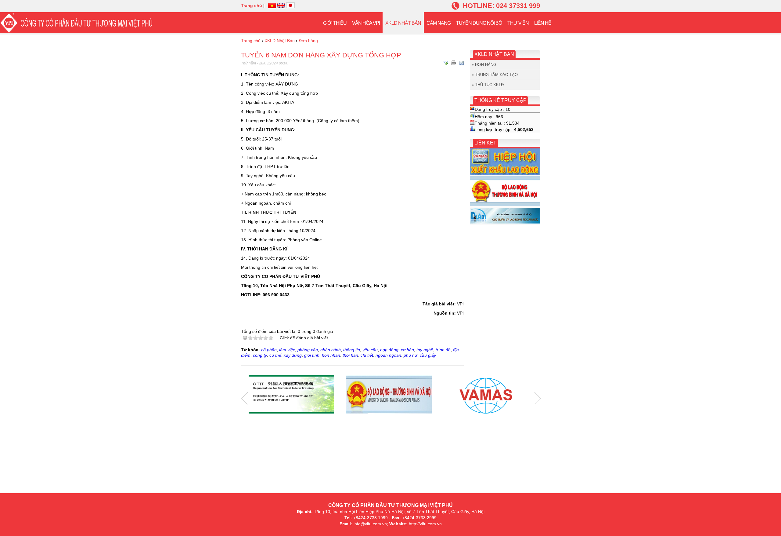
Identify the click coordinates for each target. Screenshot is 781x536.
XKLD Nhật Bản (403, 23)
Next (537, 398)
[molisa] (389, 395)
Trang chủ (251, 5)
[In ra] (453, 62)
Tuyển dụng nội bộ (479, 23)
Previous (244, 398)
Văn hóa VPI (366, 23)
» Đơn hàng (484, 64)
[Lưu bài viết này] (461, 62)
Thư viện (518, 23)
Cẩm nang (438, 23)
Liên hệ (542, 23)
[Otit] (291, 395)
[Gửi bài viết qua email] (445, 62)
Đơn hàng (308, 40)
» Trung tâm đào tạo (495, 74)
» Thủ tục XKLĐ (488, 84)
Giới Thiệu (335, 23)
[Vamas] (486, 395)
